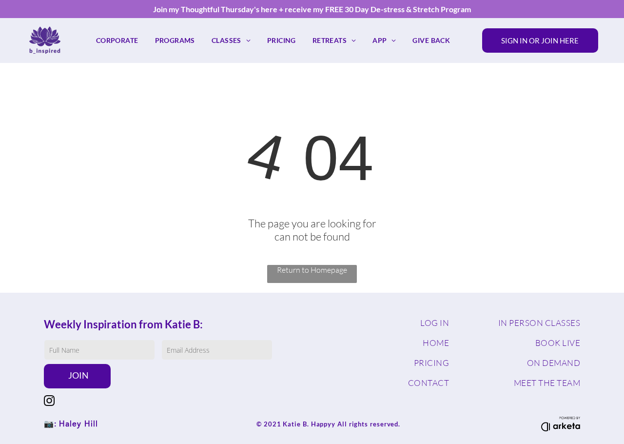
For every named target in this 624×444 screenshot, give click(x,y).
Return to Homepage (312, 270)
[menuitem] (117, 40)
